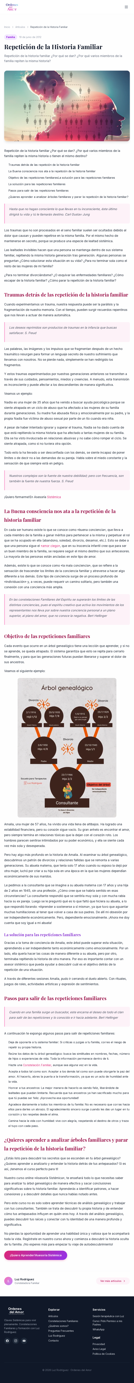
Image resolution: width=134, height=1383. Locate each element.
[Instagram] (16, 1341)
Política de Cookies (104, 1353)
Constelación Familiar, (37, 1065)
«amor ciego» (50, 546)
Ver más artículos (110, 1280)
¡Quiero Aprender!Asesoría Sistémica (36, 1255)
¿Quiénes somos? (58, 1325)
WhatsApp (99, 1329)
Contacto (53, 1340)
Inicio (7, 26)
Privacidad (99, 1344)
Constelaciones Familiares (63, 1321)
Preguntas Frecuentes (61, 1330)
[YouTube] (24, 1341)
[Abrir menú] (126, 6)
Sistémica (54, 497)
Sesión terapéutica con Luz (108, 1316)
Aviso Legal (99, 1348)
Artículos (20, 26)
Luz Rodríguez (56, 1335)
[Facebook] (7, 1341)
